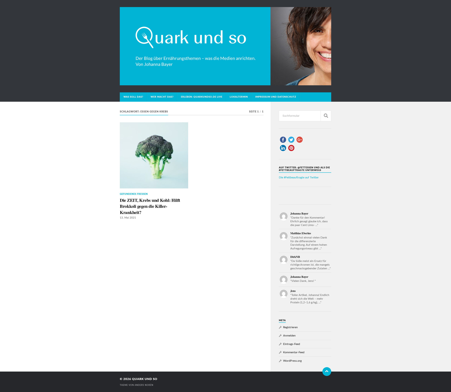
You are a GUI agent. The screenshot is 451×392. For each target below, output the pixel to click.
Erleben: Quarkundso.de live (201, 97)
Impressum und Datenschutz (275, 97)
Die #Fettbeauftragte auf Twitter (299, 177)
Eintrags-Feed (291, 344)
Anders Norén (144, 385)
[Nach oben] (326, 371)
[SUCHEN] (326, 116)
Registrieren (290, 327)
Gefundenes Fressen (134, 194)
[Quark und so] (225, 46)
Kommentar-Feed (293, 352)
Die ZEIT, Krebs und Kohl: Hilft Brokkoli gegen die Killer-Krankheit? (150, 206)
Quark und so (144, 379)
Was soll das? (133, 97)
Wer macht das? (162, 97)
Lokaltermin (239, 97)
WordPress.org (292, 360)
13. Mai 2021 (128, 217)
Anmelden (289, 335)
